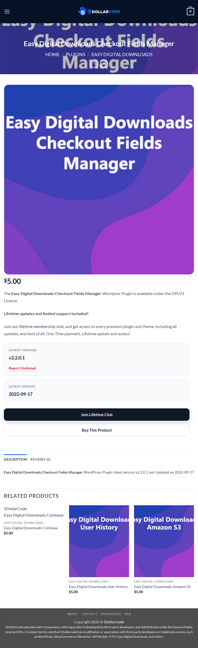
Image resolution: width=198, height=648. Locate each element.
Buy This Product (97, 430)
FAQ (128, 614)
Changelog (111, 614)
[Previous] (4, 556)
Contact (89, 614)
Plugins (75, 54)
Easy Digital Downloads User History (98, 586)
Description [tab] (15, 459)
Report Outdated (22, 368)
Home (52, 54)
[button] (7, 11)
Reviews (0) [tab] (40, 459)
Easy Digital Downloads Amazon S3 (162, 586)
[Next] (194, 556)
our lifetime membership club (38, 326)
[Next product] (94, 64)
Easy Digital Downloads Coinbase (30, 528)
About (73, 614)
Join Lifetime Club (97, 414)
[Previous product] (104, 64)
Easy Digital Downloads (122, 54)
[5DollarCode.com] (99, 12)
